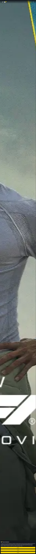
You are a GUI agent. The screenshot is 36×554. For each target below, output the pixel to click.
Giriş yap (29, 2)
